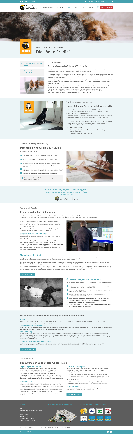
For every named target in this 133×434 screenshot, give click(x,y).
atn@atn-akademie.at (29, 420)
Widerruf (68, 427)
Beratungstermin (99, 1)
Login (107, 1)
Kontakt (91, 1)
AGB (41, 427)
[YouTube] (22, 1)
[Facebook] (20, 1)
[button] (85, 1)
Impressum (23, 427)
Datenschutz (33, 427)
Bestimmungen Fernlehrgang (54, 427)
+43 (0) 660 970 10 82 (30, 1)
